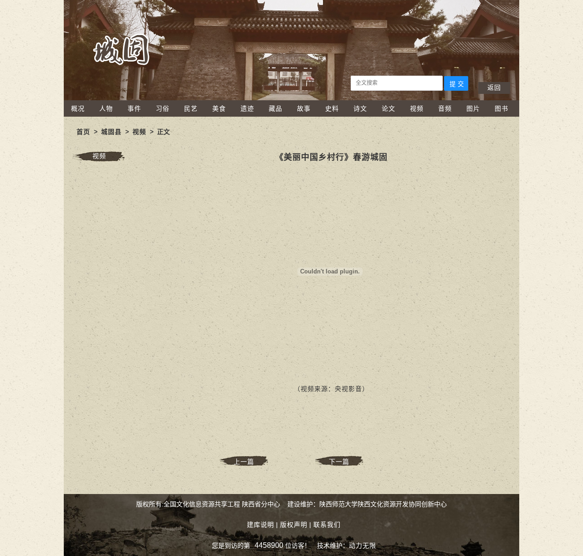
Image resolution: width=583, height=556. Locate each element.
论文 (388, 108)
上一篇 (244, 461)
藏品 (275, 108)
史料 (332, 108)
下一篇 (339, 461)
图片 (473, 108)
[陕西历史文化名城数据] (291, 98)
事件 (134, 108)
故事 (304, 108)
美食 (219, 108)
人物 (106, 108)
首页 (83, 131)
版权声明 (293, 524)
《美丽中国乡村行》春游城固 (331, 157)
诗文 (360, 108)
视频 (417, 108)
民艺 (191, 108)
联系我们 (327, 524)
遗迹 (247, 108)
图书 (501, 108)
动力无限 (362, 545)
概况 (78, 108)
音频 (445, 108)
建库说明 (260, 524)
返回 (494, 87)
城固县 (111, 131)
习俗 (162, 108)
